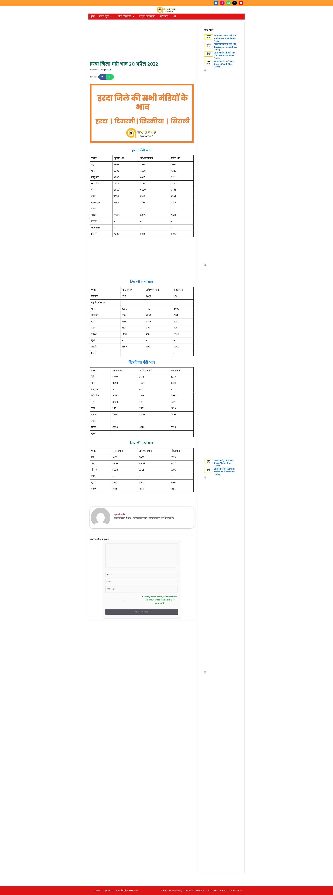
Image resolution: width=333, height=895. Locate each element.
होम (93, 16)
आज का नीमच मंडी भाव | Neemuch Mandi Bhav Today (224, 471)
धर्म (174, 16)
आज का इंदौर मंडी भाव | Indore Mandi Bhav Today (224, 64)
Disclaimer (212, 891)
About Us (224, 891)
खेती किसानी (124, 16)
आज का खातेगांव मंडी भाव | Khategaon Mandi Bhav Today (225, 46)
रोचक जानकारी (147, 16)
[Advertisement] (141, 40)
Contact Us (236, 891)
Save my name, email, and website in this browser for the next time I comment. (159, 600)
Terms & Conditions (194, 891)
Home (163, 891)
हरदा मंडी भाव (142, 150)
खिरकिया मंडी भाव (142, 362)
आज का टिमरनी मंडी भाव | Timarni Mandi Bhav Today (225, 55)
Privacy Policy (175, 891)
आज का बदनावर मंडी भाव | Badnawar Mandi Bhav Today (225, 38)
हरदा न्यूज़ (104, 16)
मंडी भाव (164, 16)
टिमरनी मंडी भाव (141, 282)
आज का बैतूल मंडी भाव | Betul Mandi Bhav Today (224, 463)
